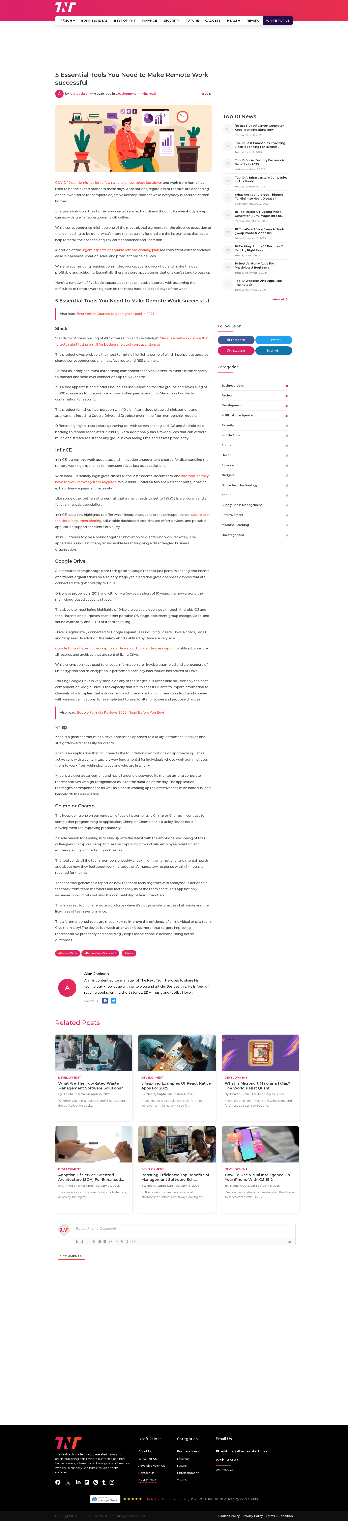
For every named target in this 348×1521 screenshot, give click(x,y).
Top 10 (182, 1480)
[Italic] (82, 1241)
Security (171, 20)
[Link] (122, 1241)
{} (127, 1241)
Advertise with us (151, 1466)
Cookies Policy (229, 1516)
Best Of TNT (125, 20)
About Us (145, 1451)
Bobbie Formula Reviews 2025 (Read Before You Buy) (120, 712)
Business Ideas (94, 20)
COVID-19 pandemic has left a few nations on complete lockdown (108, 183)
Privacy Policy (252, 1516)
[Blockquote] (110, 1241)
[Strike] (93, 1241)
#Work (129, 953)
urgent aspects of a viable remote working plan (120, 250)
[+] (132, 1241)
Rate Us (153, 1499)
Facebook (237, 340)
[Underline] (88, 1241)
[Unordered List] (105, 1241)
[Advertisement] (174, 50)
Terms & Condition (279, 1516)
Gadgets (213, 20)
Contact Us (146, 1473)
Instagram (237, 350)
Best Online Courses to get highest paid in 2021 (115, 314)
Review (253, 20)
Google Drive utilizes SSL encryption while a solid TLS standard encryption (115, 648)
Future (192, 20)
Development (126, 93)
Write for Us (278, 20)
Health (233, 20)
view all (278, 299)
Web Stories (225, 1470)
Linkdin (274, 350)
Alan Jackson (80, 93)
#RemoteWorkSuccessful (100, 953)
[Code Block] (116, 1241)
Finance (149, 20)
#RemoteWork (67, 953)
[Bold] (77, 1241)
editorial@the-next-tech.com (244, 1451)
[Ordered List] (99, 1241)
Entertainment (188, 1473)
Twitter (275, 340)
